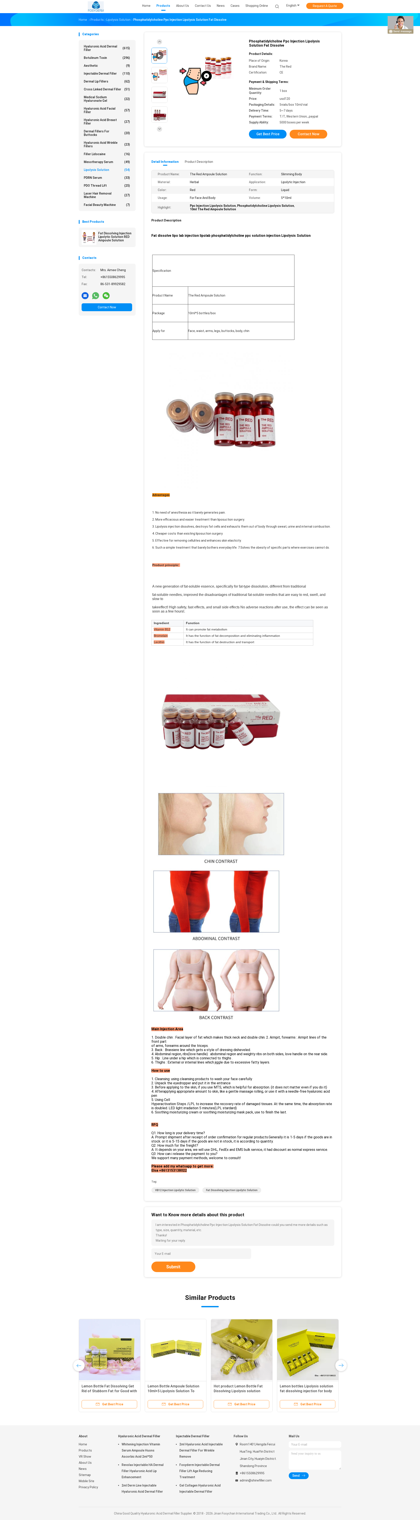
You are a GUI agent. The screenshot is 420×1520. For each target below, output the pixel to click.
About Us (85, 1462)
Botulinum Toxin (107, 58)
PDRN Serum (107, 177)
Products (85, 1450)
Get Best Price (267, 134)
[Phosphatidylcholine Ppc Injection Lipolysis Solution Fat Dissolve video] (206, 76)
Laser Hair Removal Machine (107, 195)
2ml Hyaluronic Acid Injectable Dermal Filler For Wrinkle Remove (201, 1450)
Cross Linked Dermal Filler (107, 89)
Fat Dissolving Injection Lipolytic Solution (231, 1190)
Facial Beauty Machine (107, 205)
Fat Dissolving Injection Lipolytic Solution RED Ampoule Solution (114, 237)
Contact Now (107, 307)
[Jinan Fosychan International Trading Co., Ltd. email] (85, 295)
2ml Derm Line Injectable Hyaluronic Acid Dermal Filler (142, 1488)
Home (83, 1444)
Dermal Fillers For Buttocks (107, 133)
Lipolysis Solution (107, 170)
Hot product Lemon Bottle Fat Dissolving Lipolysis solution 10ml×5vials (238, 1391)
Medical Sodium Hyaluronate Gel (107, 98)
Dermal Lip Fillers (107, 81)
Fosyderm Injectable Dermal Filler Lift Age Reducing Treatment (199, 1471)
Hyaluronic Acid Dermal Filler (107, 48)
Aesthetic (107, 65)
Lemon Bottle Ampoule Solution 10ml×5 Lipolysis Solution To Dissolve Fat (173, 1391)
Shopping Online (256, 5)
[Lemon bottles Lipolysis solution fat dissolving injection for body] (307, 1349)
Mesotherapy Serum (107, 162)
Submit (173, 1266)
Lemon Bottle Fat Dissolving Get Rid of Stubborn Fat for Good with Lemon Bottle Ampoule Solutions (109, 1391)
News (83, 1469)
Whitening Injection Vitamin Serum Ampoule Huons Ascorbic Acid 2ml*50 (141, 1450)
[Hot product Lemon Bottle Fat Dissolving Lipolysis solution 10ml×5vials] (241, 1349)
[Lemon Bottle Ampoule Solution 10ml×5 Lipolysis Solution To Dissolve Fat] (175, 1349)
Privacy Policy (88, 1487)
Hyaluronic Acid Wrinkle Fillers (107, 144)
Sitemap (85, 1475)
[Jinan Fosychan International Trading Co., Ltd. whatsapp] (95, 295)
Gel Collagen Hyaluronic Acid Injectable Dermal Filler (200, 1488)
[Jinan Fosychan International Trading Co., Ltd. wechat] (106, 295)
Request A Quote (325, 6)
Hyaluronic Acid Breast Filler (107, 121)
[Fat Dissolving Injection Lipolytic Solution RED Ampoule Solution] (89, 237)
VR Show (85, 1456)
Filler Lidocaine (107, 154)
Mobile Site (86, 1481)
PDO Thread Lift (107, 185)
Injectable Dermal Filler (107, 73)
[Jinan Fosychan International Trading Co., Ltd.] (96, 6)
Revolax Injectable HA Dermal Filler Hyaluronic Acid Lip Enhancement (143, 1471)
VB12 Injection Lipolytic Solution (175, 1190)
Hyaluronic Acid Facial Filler (107, 110)
